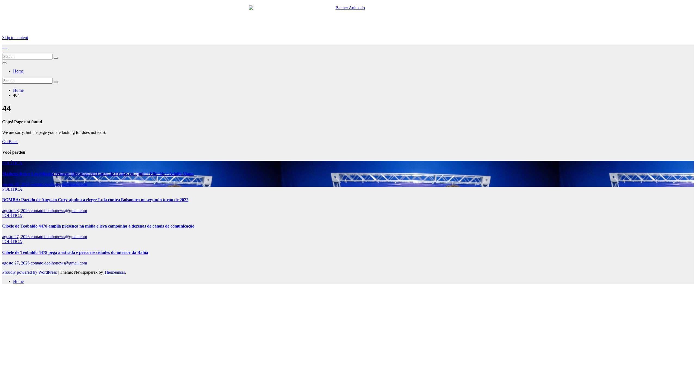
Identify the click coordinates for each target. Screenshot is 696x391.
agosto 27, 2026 (16, 236)
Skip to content (15, 37)
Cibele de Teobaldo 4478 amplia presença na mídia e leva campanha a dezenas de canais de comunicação (98, 226)
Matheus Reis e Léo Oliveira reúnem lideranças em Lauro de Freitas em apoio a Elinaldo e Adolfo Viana (98, 173)
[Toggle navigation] (4, 63)
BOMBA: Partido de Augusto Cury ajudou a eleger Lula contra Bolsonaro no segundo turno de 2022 (95, 199)
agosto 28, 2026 (16, 184)
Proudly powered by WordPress (30, 272)
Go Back (10, 141)
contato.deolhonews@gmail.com (59, 184)
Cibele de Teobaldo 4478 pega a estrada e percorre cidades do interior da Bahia (75, 252)
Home (18, 71)
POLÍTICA (12, 163)
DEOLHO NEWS (5, 48)
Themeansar (114, 272)
